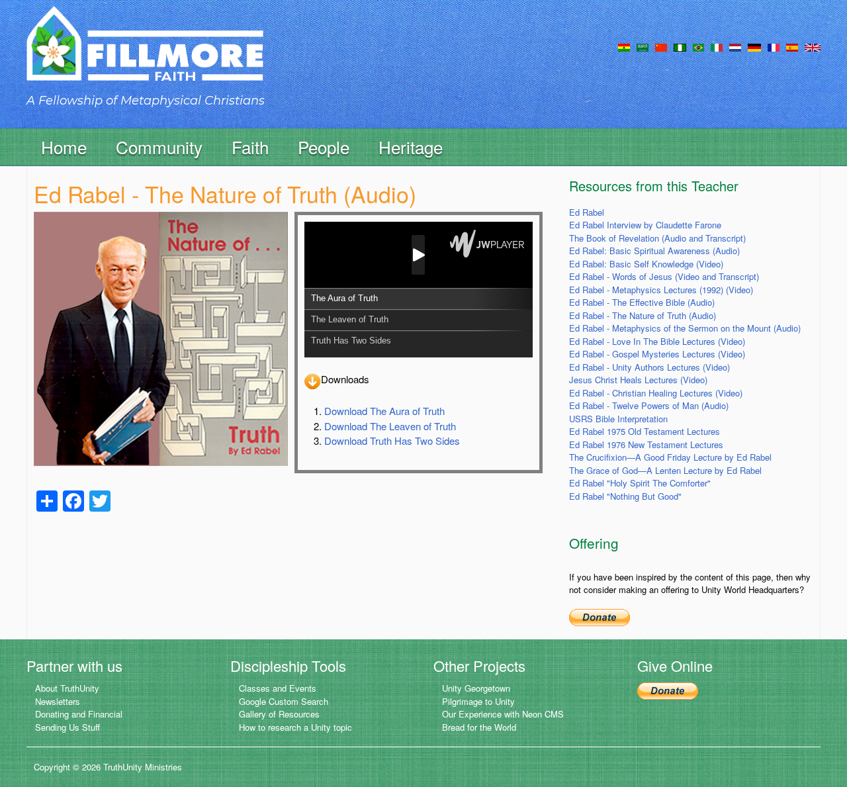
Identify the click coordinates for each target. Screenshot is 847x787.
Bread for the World (479, 727)
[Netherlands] (735, 46)
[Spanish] (792, 46)
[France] (774, 46)
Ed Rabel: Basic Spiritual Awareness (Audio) (654, 250)
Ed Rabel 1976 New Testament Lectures (646, 444)
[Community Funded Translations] (813, 46)
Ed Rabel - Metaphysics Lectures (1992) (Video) (661, 289)
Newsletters (57, 701)
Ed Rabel (586, 212)
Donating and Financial (78, 714)
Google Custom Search (283, 701)
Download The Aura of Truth (384, 411)
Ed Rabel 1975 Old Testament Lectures (644, 431)
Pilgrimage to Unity (478, 701)
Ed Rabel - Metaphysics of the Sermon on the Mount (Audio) (685, 328)
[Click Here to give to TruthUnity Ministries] (667, 689)
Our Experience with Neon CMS (503, 714)
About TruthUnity (67, 688)
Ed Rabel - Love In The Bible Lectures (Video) (657, 341)
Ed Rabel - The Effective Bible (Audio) (642, 302)
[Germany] (754, 46)
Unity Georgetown (476, 688)
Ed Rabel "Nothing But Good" (625, 496)
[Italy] (717, 46)
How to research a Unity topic (295, 727)
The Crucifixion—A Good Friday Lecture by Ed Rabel (670, 457)
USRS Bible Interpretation (618, 418)
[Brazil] (698, 46)
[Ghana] (624, 46)
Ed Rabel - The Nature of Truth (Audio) (642, 315)
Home (64, 146)
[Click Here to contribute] (599, 616)
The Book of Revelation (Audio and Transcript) (657, 238)
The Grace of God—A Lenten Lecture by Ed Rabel (665, 470)
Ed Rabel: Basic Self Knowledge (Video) (646, 263)
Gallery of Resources (279, 714)
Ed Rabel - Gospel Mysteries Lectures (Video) (657, 353)
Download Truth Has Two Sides (392, 440)
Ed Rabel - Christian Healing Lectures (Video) (655, 393)
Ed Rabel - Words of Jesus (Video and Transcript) (664, 276)
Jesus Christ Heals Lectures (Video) (638, 379)
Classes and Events (277, 688)
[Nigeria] (680, 46)
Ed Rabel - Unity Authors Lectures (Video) (649, 367)
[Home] (144, 55)
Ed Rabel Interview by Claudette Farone (645, 224)
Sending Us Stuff (67, 727)
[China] (661, 46)
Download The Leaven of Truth (390, 426)
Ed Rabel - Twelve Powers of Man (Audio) (649, 405)
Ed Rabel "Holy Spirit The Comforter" (640, 483)
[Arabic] (642, 46)
